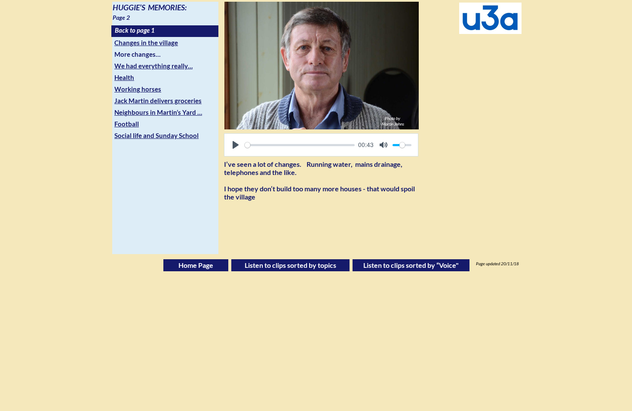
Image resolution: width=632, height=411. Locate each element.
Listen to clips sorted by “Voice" (411, 265)
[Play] (235, 145)
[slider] (300, 145)
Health (124, 77)
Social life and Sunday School (156, 135)
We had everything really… (153, 66)
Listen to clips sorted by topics (290, 265)
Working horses (137, 89)
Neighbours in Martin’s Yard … (158, 112)
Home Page (195, 265)
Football (126, 124)
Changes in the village (146, 42)
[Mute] (383, 145)
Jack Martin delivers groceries (158, 100)
